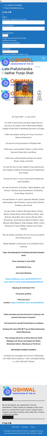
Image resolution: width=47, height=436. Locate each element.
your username (7, 25)
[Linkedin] (6, 12)
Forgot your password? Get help (14, 38)
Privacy (32, 427)
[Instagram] (4, 12)
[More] (36, 372)
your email (6, 49)
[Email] (25, 372)
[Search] (44, 58)
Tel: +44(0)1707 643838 (13, 5)
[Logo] (17, 88)
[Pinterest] (15, 372)
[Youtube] (10, 12)
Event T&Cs (15, 427)
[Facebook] (3, 12)
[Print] (31, 372)
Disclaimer (24, 427)
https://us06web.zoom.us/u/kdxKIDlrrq (27, 302)
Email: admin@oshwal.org (14, 8)
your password (7, 33)
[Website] (9, 12)
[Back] (3, 14)
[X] (10, 372)
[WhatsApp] (20, 372)
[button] (4, 73)
